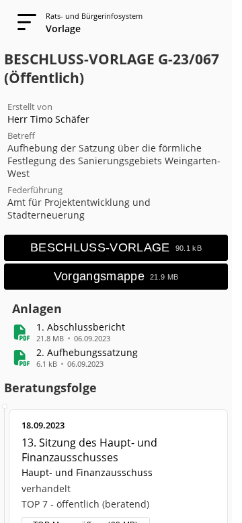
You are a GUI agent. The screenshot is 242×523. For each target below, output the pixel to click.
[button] (80, 327)
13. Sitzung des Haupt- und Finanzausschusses (89, 450)
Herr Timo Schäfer (48, 119)
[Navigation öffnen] (22, 22)
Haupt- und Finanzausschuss (87, 472)
